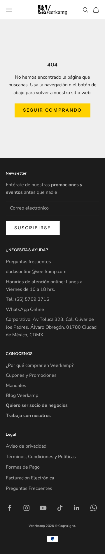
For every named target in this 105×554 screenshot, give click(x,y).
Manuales (16, 385)
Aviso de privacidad (26, 446)
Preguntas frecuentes (28, 261)
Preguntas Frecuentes (29, 488)
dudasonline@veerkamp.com (36, 271)
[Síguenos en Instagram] (26, 508)
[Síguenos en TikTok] (60, 508)
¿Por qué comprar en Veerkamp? (40, 365)
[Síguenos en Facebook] (9, 508)
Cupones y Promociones (31, 375)
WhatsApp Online (25, 309)
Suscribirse (32, 228)
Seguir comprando (52, 110)
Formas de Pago (23, 467)
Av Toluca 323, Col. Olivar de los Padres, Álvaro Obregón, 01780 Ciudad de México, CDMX (51, 327)
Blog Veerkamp (22, 395)
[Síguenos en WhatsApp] (93, 508)
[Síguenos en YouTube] (43, 508)
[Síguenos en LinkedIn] (76, 508)
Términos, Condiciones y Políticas (41, 456)
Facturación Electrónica (30, 478)
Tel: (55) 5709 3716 (27, 299)
